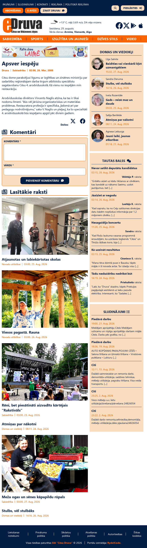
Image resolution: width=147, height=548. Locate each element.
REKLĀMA (56, 4)
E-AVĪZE (31, 10)
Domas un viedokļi (12, 428)
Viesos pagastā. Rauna (20, 331)
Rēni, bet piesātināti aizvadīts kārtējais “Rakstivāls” (35, 407)
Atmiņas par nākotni (19, 423)
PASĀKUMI (9, 4)
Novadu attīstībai (11, 264)
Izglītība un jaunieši (70, 39)
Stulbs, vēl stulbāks (18, 510)
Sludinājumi (114, 311)
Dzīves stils (107, 39)
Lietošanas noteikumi (13, 534)
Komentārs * (12, 141)
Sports (37, 39)
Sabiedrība (12, 39)
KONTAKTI (42, 4)
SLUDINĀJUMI (26, 4)
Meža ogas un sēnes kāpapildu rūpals (33, 496)
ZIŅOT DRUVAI (51, 10)
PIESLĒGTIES (130, 8)
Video (131, 39)
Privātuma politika (41, 534)
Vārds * (9, 165)
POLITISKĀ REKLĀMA (77, 4)
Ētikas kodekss (136, 534)
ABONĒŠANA (13, 10)
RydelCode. (114, 542)
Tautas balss (114, 160)
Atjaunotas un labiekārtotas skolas (31, 259)
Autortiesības (115, 534)
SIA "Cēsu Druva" (62, 542)
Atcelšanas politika (91, 534)
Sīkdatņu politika (66, 534)
